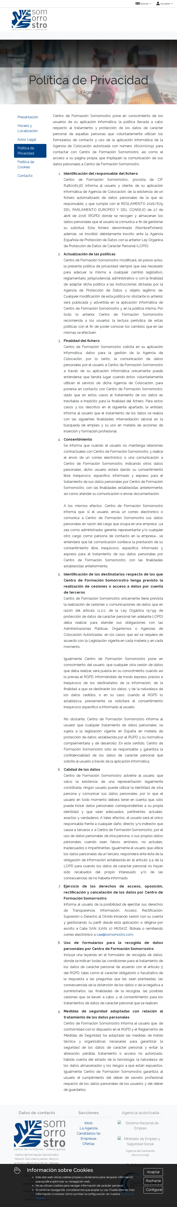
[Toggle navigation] (16, 35)
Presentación (27, 117)
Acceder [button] (165, 3)
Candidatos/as (89, 1133)
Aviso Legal (26, 139)
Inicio (88, 1123)
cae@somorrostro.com (114, 935)
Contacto (25, 176)
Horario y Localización (27, 128)
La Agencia (89, 1128)
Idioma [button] (144, 3)
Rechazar (153, 1181)
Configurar (154, 1190)
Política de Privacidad (25, 150)
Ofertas (88, 1144)
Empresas (88, 1139)
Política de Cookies (25, 164)
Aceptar (153, 1172)
